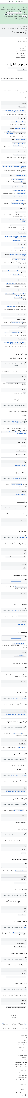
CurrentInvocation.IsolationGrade (15, 331)
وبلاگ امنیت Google (23, 1060)
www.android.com (22, 1077)
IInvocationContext (19, 175)
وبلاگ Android (24, 1057)
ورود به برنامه (4, 1)
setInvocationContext (11, 293)
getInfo (5, 166)
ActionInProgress (20, 139)
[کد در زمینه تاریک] (26, 362)
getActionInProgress (19, 143)
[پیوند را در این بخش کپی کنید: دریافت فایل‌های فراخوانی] (11, 604)
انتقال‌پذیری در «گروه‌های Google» (20, 1066)
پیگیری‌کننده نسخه (23, 1084)
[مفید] (19, 41)
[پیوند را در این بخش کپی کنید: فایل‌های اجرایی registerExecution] (4, 722)
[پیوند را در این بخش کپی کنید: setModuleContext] (12, 921)
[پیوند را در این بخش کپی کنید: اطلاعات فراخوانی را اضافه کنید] (8, 358)
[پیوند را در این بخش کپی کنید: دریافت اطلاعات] (16, 531)
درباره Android (24, 1089)
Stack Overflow (23, 1082)
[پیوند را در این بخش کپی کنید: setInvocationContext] (10, 859)
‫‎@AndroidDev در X (22, 1055)
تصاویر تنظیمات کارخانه (22, 1044)
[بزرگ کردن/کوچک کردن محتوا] (20, 45)
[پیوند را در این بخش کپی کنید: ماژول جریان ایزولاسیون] (12, 692)
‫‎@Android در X (23, 1053)
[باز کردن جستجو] (12, 2)
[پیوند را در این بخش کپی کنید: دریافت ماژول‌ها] (16, 632)
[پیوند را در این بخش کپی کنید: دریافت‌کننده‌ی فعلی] (14, 502)
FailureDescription (20, 128)
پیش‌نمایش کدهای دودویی (22, 1042)
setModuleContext (8, 318)
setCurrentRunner (11, 283)
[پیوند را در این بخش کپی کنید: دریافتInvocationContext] (8, 575)
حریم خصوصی (23, 1092)
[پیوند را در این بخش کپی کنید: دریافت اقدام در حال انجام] (11, 473)
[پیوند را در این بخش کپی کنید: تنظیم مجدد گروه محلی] (12, 754)
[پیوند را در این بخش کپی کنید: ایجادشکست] (18, 415)
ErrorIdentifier (10, 133)
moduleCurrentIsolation (18, 225)
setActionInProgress (8, 270)
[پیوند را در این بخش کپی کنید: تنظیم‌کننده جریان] (15, 829)
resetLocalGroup (20, 248)
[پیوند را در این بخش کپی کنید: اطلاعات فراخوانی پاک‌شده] (11, 400)
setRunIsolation (8, 342)
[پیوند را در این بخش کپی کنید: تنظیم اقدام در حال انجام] (11, 799)
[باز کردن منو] (25, 1)
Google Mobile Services (21, 1079)
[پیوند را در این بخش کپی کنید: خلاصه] (20, 98)
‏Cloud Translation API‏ (12, 28)
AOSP (25, 38)
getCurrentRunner (20, 154)
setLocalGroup (11, 306)
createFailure (8, 132)
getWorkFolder (21, 212)
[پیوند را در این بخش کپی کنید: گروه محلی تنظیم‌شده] (13, 889)
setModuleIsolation (14, 331)
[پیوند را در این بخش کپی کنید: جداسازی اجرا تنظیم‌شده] (11, 983)
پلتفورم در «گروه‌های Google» (21, 1062)
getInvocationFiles (19, 190)
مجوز (8, 1089)
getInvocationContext (19, 179)
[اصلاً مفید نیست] (16, 41)
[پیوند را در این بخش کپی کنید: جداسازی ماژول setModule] (9, 953)
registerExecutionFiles (12, 236)
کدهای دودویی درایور (23, 1047)
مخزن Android (24, 1035)
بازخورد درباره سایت (15, 1092)
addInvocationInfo (8, 110)
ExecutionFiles (21, 187)
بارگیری (25, 1040)
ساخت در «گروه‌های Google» (21, 1064)
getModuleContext (20, 200)
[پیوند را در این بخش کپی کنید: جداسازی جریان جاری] (13, 769)
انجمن (18, 1089)
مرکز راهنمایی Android (22, 1072)
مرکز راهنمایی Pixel (23, 1075)
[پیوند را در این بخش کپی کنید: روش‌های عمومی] (14, 354)
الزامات (25, 1037)
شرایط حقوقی (13, 1089)
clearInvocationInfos (19, 122)
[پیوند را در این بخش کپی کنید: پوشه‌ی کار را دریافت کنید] (11, 663)
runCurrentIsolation (19, 259)
